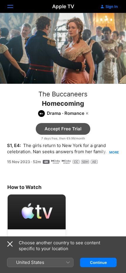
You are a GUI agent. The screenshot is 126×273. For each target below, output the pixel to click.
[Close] (10, 244)
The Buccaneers (63, 94)
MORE (114, 152)
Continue (98, 262)
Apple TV (63, 6)
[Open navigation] (13, 6)
